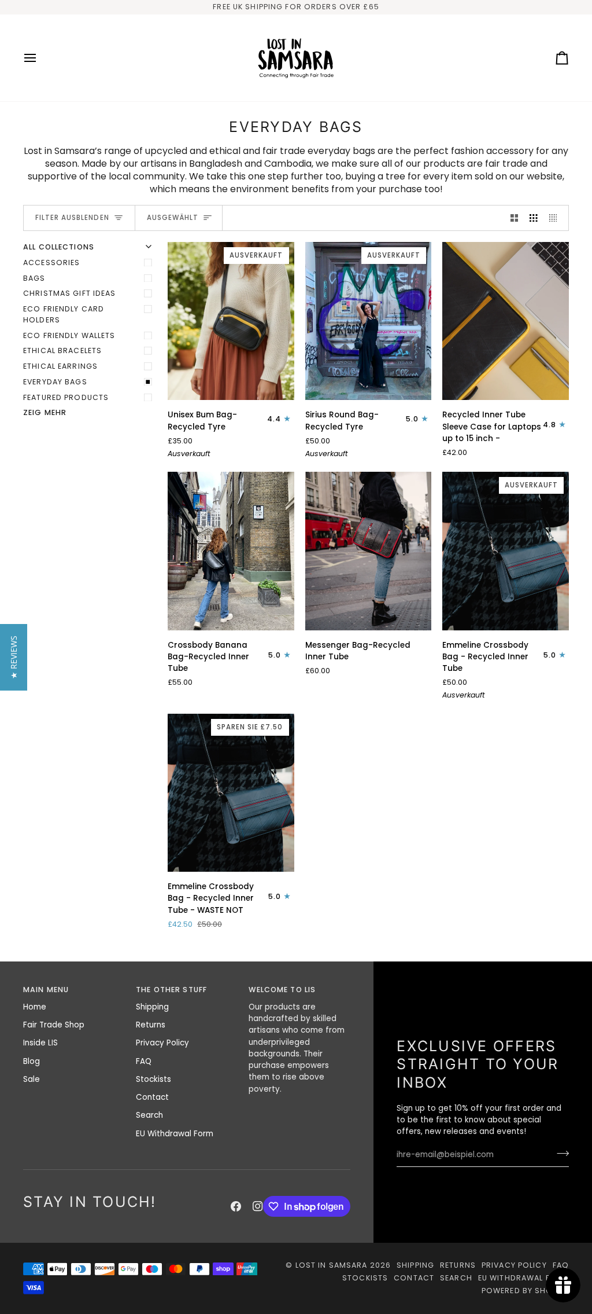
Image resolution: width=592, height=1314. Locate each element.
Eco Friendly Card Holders (63, 314)
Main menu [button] (46, 989)
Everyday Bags (55, 382)
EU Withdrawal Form (174, 1133)
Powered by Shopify (525, 1290)
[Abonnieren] (559, 1153)
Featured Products (66, 397)
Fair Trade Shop (53, 1024)
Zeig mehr (44, 412)
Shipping (152, 1006)
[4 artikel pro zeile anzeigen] (556, 217)
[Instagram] (258, 1206)
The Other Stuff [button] (171, 989)
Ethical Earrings (60, 366)
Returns (150, 1024)
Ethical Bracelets (62, 350)
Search (149, 1115)
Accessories (51, 262)
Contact (152, 1097)
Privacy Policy (162, 1042)
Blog (31, 1061)
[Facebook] (236, 1206)
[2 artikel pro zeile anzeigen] (514, 217)
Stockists (153, 1079)
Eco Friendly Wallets (69, 335)
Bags (34, 278)
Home (34, 1006)
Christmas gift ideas (69, 293)
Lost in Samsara (331, 1265)
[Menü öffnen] (40, 57)
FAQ (143, 1061)
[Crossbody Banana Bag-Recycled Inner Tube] (231, 551)
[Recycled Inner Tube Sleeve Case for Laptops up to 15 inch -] (505, 321)
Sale (31, 1079)
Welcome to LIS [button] (282, 989)
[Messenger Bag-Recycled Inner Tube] (368, 551)
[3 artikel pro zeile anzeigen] (533, 217)
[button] (13, 657)
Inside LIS (40, 1042)
